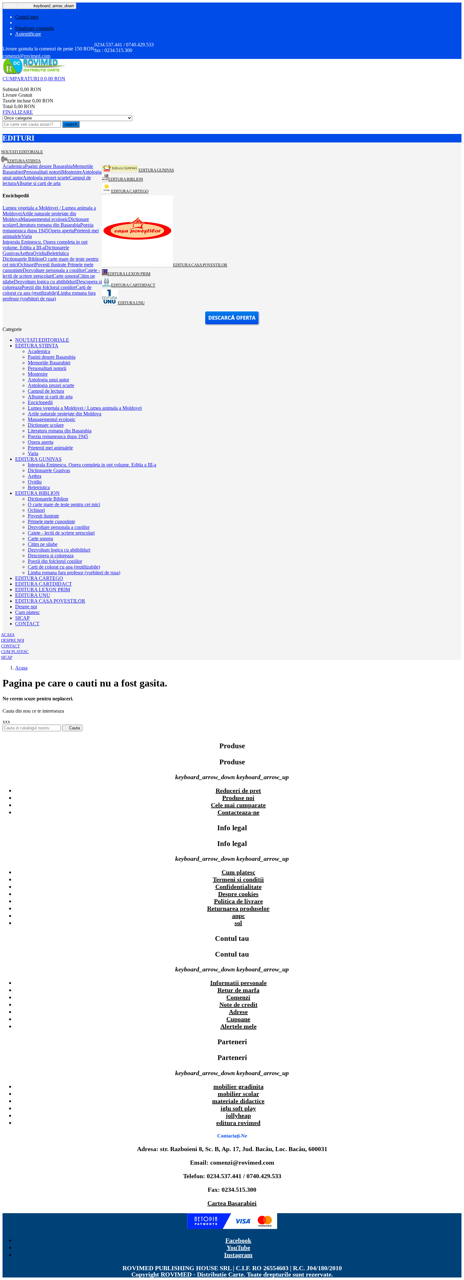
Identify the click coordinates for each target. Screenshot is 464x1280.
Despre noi (26, 606)
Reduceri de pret (238, 790)
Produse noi (238, 797)
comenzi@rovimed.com (26, 56)
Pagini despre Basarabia (51, 357)
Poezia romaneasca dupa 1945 (58, 436)
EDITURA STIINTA (36, 345)
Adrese (238, 1011)
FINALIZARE (18, 112)
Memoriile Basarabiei (49, 362)
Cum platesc (27, 612)
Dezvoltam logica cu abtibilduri (59, 550)
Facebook (238, 1240)
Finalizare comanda (34, 28)
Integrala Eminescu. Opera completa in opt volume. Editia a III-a (92, 464)
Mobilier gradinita (238, 1086)
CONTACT (27, 623)
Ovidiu (35, 481)
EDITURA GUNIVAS (38, 459)
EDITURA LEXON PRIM (42, 589)
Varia (33, 453)
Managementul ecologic (51, 419)
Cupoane (238, 1019)
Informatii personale (238, 982)
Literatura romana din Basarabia (60, 430)
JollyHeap (238, 1115)
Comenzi (238, 997)
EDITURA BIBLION (37, 493)
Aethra (34, 476)
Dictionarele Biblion (48, 498)
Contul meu (27, 17)
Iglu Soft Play (238, 1108)
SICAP (22, 618)
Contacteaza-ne (238, 812)
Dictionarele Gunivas (49, 470)
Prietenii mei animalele (50, 447)
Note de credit (238, 1004)
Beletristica (39, 487)
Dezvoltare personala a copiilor (59, 527)
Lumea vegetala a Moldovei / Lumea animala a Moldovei (85, 408)
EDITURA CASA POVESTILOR (50, 601)
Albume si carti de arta (50, 396)
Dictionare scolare (46, 425)
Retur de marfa (238, 990)
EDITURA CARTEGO (39, 578)
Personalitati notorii (47, 368)
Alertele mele (238, 1026)
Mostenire (38, 374)
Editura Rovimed (238, 1122)
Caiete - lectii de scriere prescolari (61, 533)
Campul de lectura (46, 391)
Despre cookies (238, 893)
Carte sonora (40, 538)
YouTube (238, 1247)
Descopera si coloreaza (51, 555)
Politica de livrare (238, 901)
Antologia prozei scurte (51, 385)
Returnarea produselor (238, 908)
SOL (238, 922)
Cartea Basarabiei (232, 1203)
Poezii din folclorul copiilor (55, 561)
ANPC (238, 915)
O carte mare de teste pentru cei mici (64, 504)
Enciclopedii (40, 402)
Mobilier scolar (238, 1093)
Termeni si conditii (238, 879)
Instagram (238, 1254)
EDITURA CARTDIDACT (43, 584)
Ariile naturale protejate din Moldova (64, 413)
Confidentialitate (238, 886)
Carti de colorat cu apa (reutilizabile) (64, 567)
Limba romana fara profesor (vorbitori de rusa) (74, 572)
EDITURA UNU (32, 595)
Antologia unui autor (48, 379)
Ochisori (36, 510)
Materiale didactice (238, 1101)
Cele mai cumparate (238, 805)
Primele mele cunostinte (51, 521)
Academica (39, 351)
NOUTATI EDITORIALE (42, 340)
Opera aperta (40, 442)
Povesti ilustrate (43, 515)
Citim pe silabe (42, 544)
